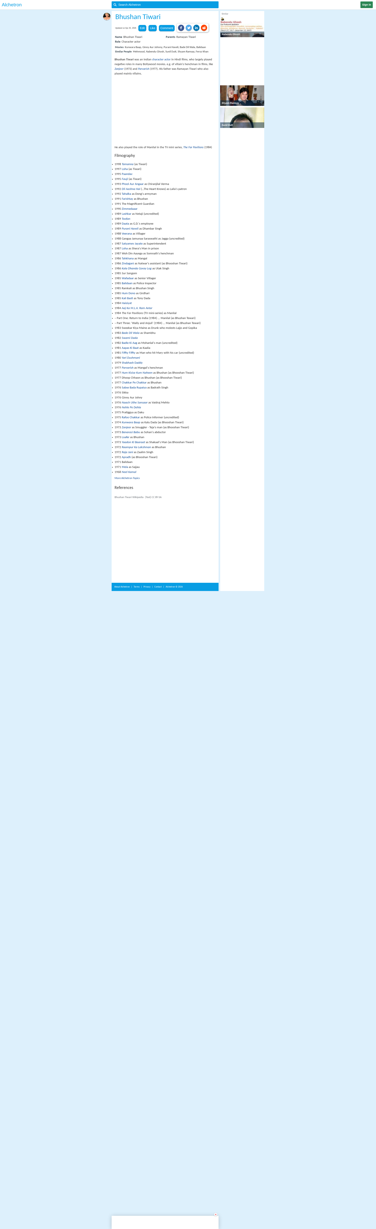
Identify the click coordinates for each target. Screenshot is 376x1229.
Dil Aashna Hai (131, 232)
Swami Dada (130, 381)
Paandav (127, 217)
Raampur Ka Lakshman (136, 490)
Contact (158, 990)
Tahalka (126, 237)
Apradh (126, 500)
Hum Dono (128, 336)
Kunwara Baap (131, 465)
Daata (125, 266)
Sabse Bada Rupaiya (134, 430)
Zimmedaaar (129, 251)
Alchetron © (174, 990)
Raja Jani (127, 495)
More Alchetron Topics (127, 521)
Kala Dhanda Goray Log (137, 311)
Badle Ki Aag (129, 386)
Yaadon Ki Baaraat (133, 485)
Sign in (366, 4)
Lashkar (126, 256)
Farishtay (127, 242)
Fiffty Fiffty (128, 395)
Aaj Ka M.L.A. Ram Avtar (137, 351)
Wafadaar (128, 321)
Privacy (146, 990)
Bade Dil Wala (131, 376)
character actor (161, 59)
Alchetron (12, 4)
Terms (137, 990)
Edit (142, 28)
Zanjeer (119, 69)
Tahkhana (128, 301)
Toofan (126, 261)
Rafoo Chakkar (131, 460)
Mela (125, 510)
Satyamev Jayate (132, 286)
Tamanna (128, 207)
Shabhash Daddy (132, 405)
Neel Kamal (129, 515)
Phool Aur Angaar (133, 227)
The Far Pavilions (193, 190)
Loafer (125, 480)
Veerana (127, 276)
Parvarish (143, 69)
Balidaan (127, 326)
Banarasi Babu (131, 475)
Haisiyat (127, 346)
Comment (166, 28)
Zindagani (128, 306)
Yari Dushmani (131, 400)
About (122, 990)
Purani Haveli (130, 271)
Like (152, 28)
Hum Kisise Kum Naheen (137, 415)
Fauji (125, 222)
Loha (125, 212)
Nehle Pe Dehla (131, 450)
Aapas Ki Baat (130, 391)
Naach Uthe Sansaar (135, 445)
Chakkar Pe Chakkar (134, 425)
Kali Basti (127, 341)
